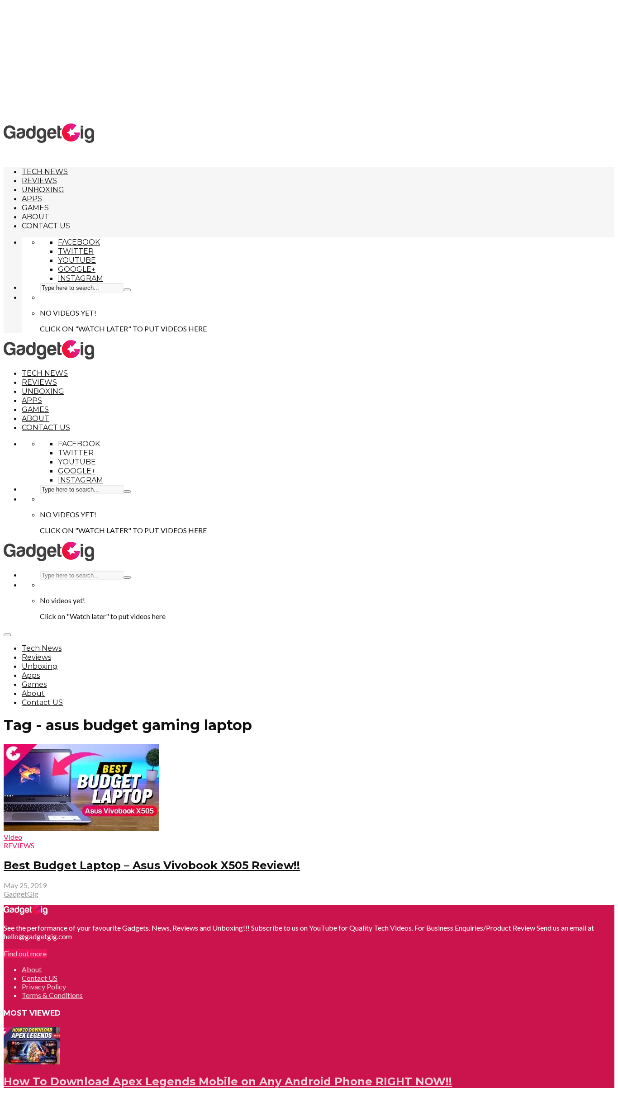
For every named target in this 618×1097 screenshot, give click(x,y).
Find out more (25, 953)
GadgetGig (21, 893)
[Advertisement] (309, 61)
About (35, 217)
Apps (32, 198)
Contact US (46, 226)
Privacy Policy (44, 986)
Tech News (45, 171)
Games (35, 207)
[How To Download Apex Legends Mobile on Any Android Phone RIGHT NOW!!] (32, 1061)
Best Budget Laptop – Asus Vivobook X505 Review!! (152, 865)
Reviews (39, 180)
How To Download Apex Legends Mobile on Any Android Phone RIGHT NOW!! (228, 1081)
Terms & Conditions (52, 995)
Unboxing (43, 189)
